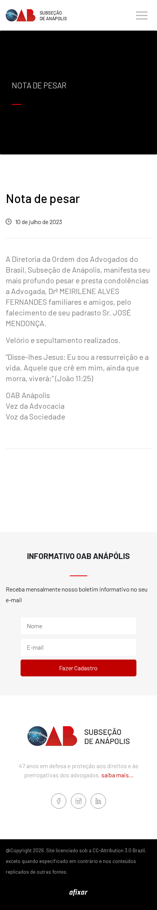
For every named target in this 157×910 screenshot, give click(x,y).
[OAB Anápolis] (36, 15)
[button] (141, 15)
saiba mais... (117, 774)
